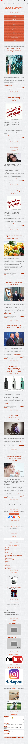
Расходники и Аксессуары (10, 556)
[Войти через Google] (16, 517)
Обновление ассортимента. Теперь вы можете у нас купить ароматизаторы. (14, 236)
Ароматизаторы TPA (9, 559)
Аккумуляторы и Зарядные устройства (13, 555)
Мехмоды (6, 549)
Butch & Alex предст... (13, 637)
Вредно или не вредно (10, 608)
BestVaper (6, 89)
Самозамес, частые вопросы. (12, 614)
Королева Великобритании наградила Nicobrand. (14, 283)
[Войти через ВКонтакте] (9, 517)
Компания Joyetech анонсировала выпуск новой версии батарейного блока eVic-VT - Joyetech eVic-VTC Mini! (14, 369)
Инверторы (7, 565)
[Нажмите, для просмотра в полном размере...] (14, 64)
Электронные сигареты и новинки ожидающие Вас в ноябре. (14, 98)
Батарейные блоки (8, 547)
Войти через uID (14, 514)
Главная (5, 45)
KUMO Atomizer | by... (13, 623)
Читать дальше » (9, 85)
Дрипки (6, 552)
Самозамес (7, 561)
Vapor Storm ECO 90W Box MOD (14, 587)
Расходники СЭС (8, 568)
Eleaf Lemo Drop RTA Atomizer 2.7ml (14, 575)
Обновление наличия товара (12, 604)
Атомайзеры (7, 550)
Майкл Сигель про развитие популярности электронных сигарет (14, 417)
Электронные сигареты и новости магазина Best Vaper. (14, 50)
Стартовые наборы (8, 553)
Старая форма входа (14, 520)
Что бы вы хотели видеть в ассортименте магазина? (11, 611)
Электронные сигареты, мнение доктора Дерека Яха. (14, 327)
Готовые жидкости (8, 562)
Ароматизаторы (8, 558)
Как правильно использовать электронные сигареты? (14, 148)
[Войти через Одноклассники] (19, 517)
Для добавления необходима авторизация (14, 737)
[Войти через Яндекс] (14, 517)
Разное (6, 564)
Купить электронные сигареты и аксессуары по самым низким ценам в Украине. (14, 457)
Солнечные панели (8, 567)
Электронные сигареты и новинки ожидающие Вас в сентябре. (14, 191)
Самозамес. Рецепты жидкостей (12, 606)
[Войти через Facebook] (12, 517)
